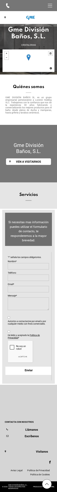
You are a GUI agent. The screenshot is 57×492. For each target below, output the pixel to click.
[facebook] (50, 462)
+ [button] (6, 53)
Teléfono (12, 272)
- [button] (6, 57)
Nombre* (12, 261)
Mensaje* (12, 295)
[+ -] (28, 60)
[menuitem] (16, 470)
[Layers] (50, 53)
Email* (11, 284)
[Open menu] (50, 5)
